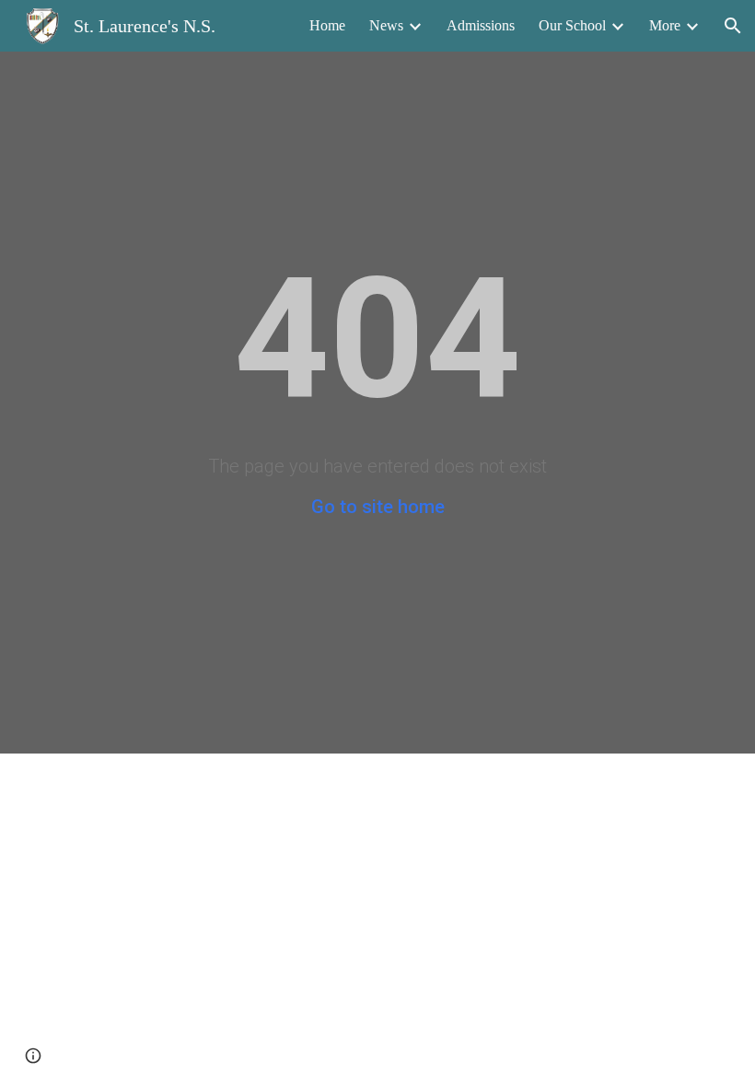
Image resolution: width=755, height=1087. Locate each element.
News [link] (386, 25)
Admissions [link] (481, 25)
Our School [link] (572, 25)
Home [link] (327, 25)
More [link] (664, 25)
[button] (733, 26)
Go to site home (378, 507)
